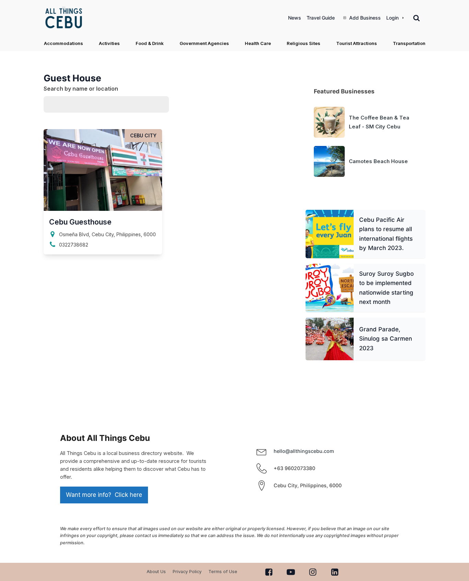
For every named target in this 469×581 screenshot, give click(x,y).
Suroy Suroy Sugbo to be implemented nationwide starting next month (386, 287)
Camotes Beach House (378, 161)
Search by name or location (81, 88)
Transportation (409, 43)
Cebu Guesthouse (80, 221)
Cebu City (143, 135)
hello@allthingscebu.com (304, 451)
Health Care (258, 43)
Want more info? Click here (104, 494)
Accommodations (63, 43)
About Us (156, 571)
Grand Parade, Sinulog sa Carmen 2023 (385, 339)
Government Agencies (204, 43)
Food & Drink (150, 43)
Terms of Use (222, 571)
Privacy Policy (187, 571)
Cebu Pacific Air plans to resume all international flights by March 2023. (385, 233)
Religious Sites (303, 43)
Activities (109, 43)
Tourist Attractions (356, 43)
